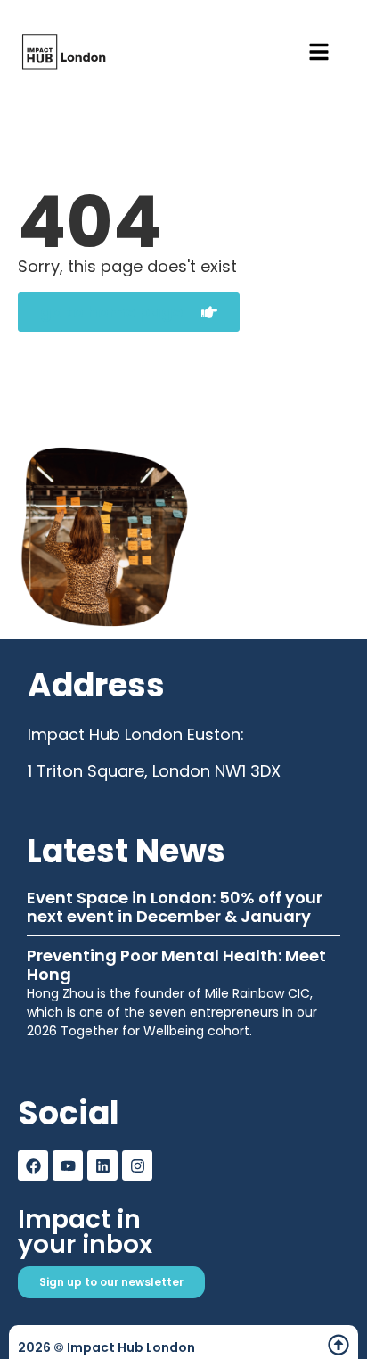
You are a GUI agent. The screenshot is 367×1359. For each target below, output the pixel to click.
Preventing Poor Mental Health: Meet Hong (176, 965)
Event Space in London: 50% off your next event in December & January (174, 907)
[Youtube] (68, 1165)
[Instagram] (137, 1165)
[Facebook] (33, 1165)
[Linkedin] (102, 1165)
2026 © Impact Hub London (106, 1347)
